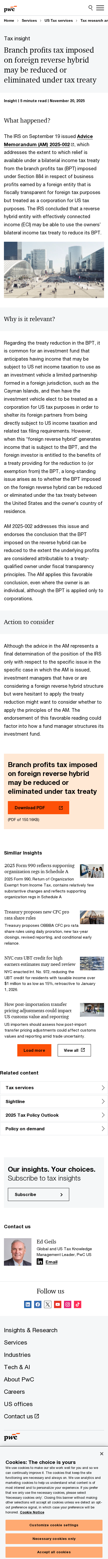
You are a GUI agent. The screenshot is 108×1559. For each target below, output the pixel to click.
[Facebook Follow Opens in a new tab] (37, 1305)
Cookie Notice (32, 1512)
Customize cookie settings (53, 1525)
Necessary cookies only (54, 1538)
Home (9, 20)
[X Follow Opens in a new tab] (47, 1305)
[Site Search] (91, 7)
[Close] (101, 1453)
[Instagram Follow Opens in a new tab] (67, 1305)
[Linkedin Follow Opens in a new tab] (40, 1261)
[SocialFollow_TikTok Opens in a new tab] (77, 1305)
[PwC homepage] (10, 8)
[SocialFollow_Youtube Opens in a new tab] (57, 1305)
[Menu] (100, 7)
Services (29, 20)
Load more (34, 1050)
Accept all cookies (54, 1552)
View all (71, 1050)
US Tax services (59, 20)
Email (51, 1262)
